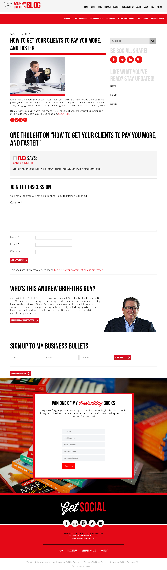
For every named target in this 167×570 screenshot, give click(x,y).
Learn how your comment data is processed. (79, 270)
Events (138, 7)
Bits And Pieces (81, 18)
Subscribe (119, 357)
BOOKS (100, 7)
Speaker (108, 7)
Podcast (116, 7)
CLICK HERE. (64, 113)
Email (14, 244)
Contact (159, 7)
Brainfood (110, 18)
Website (15, 251)
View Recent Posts (18, 373)
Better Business (96, 18)
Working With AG (128, 7)
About (93, 7)
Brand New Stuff (158, 18)
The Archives (142, 18)
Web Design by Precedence (83, 566)
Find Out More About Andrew (22, 320)
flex (22, 158)
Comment (16, 202)
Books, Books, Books (126, 18)
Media (146, 7)
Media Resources (89, 550)
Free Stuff (72, 550)
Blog (152, 7)
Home (86, 7)
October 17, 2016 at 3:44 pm (23, 163)
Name (14, 237)
